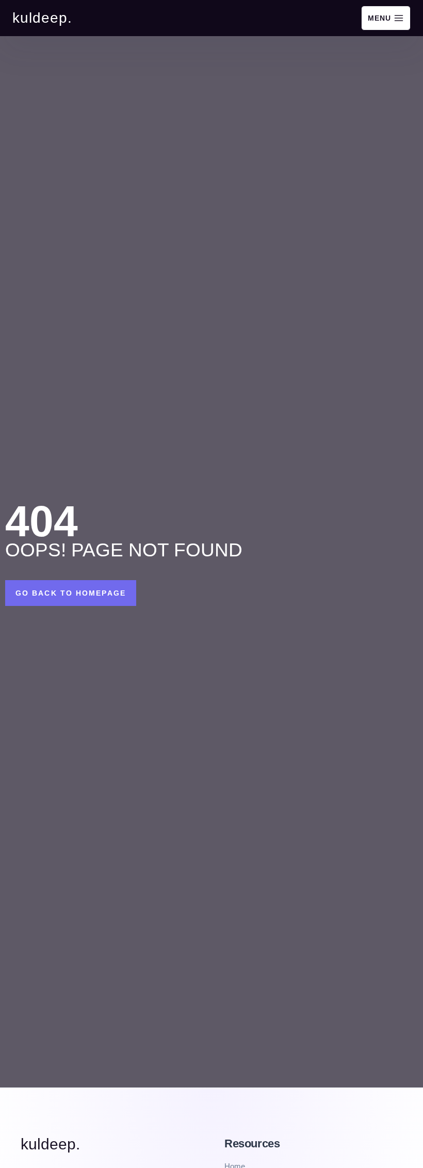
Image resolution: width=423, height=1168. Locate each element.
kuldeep (40, 18)
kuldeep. (50, 1144)
